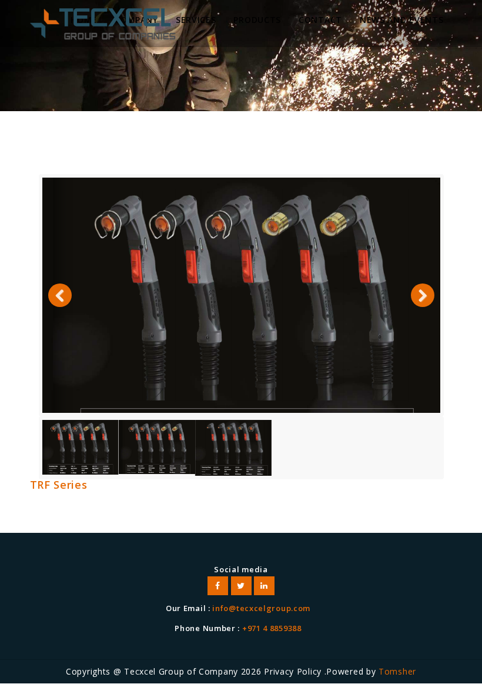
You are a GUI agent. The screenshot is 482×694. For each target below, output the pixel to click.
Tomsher (397, 671)
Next (423, 306)
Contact (320, 19)
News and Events (402, 19)
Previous (60, 306)
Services (196, 19)
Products (257, 19)
